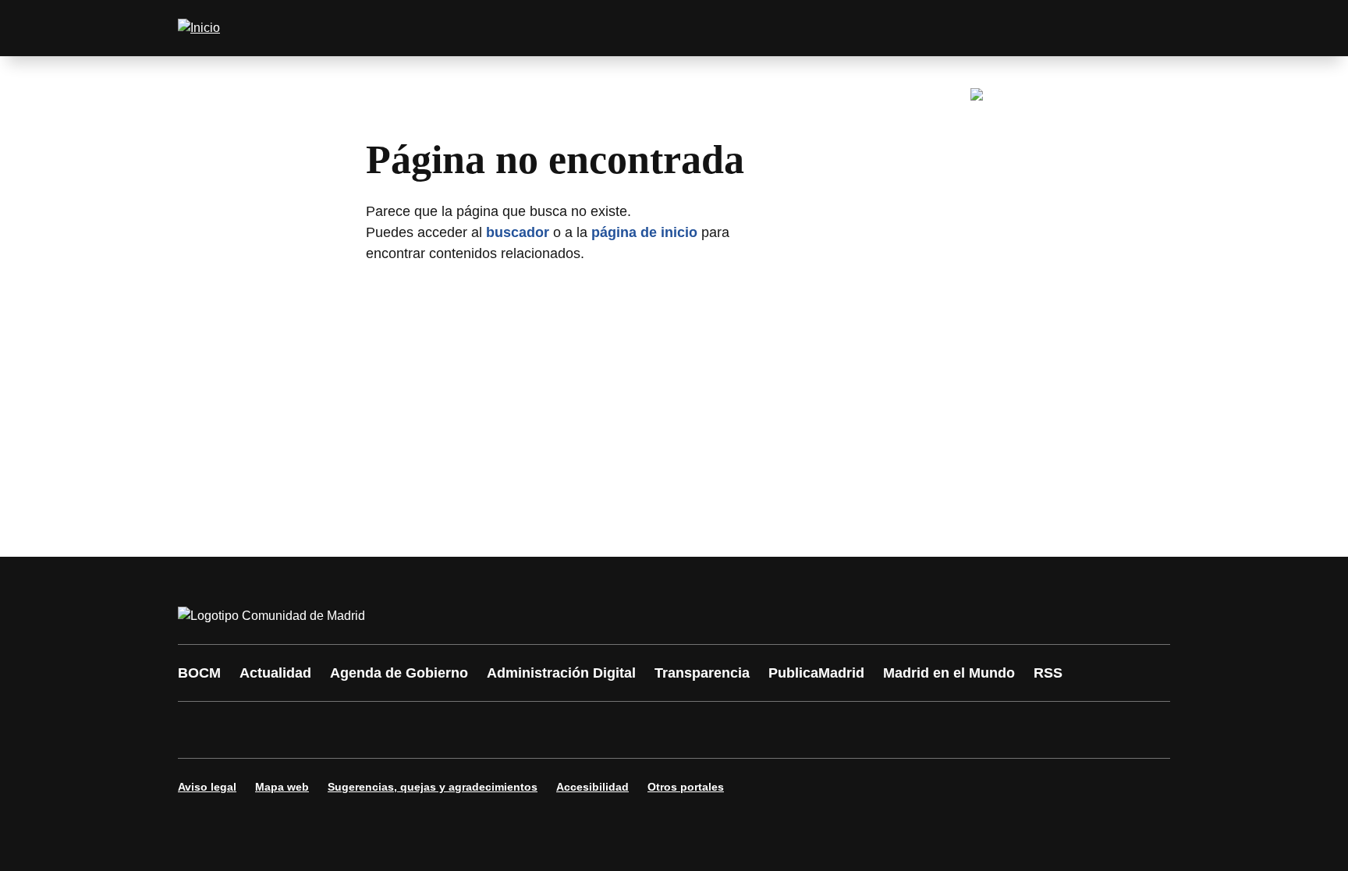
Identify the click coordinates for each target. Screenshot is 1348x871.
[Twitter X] (293, 730)
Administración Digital (561, 673)
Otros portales (685, 787)
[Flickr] (527, 730)
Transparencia (702, 673)
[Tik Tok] (480, 730)
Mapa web (282, 787)
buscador (517, 232)
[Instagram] (246, 730)
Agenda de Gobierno (399, 673)
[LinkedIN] (387, 730)
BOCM (199, 673)
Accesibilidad (592, 787)
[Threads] (621, 730)
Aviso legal (207, 787)
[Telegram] (574, 730)
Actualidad (275, 673)
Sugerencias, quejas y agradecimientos (432, 787)
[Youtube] (340, 730)
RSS (1048, 673)
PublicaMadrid (816, 673)
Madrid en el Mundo (949, 673)
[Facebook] (200, 730)
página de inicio (644, 232)
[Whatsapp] (434, 730)
